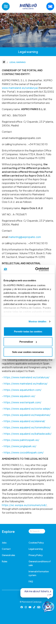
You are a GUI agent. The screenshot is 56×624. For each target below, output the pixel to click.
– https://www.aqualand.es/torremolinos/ (26, 427)
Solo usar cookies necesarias (28, 352)
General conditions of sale (40, 563)
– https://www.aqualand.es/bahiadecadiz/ (26, 433)
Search (36, 531)
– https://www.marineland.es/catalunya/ (25, 377)
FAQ (31, 581)
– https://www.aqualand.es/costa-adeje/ (26, 408)
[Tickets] (50, 6)
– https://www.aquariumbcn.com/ (21, 389)
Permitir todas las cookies (28, 331)
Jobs (4, 542)
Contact (6, 548)
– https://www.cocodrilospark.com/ (23, 452)
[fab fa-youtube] (30, 607)
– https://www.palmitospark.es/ (20, 440)
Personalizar (26, 341)
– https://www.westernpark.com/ (21, 402)
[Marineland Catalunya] (28, 6)
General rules (8, 555)
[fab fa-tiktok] (34, 607)
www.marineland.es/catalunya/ (20, 87)
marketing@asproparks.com (25, 237)
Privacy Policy (36, 555)
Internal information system (39, 573)
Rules (4, 561)
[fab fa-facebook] (22, 607)
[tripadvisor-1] (39, 607)
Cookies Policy (36, 542)
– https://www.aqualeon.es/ (18, 396)
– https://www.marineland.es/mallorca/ (24, 383)
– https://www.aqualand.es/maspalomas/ (26, 414)
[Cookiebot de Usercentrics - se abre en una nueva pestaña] (39, 269)
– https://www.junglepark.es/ (19, 446)
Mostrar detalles (38, 321)
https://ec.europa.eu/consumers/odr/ (24, 505)
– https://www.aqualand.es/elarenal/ (23, 421)
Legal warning (36, 548)
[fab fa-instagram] (26, 607)
